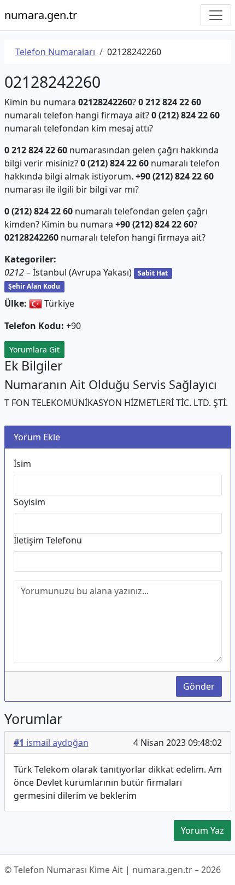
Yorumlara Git (34, 349)
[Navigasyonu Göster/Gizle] (216, 15)
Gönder (199, 686)
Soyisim (29, 502)
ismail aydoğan (51, 743)
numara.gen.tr (40, 15)
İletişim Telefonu (48, 540)
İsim (22, 464)
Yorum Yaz (202, 830)
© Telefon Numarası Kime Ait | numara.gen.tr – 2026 (112, 870)
